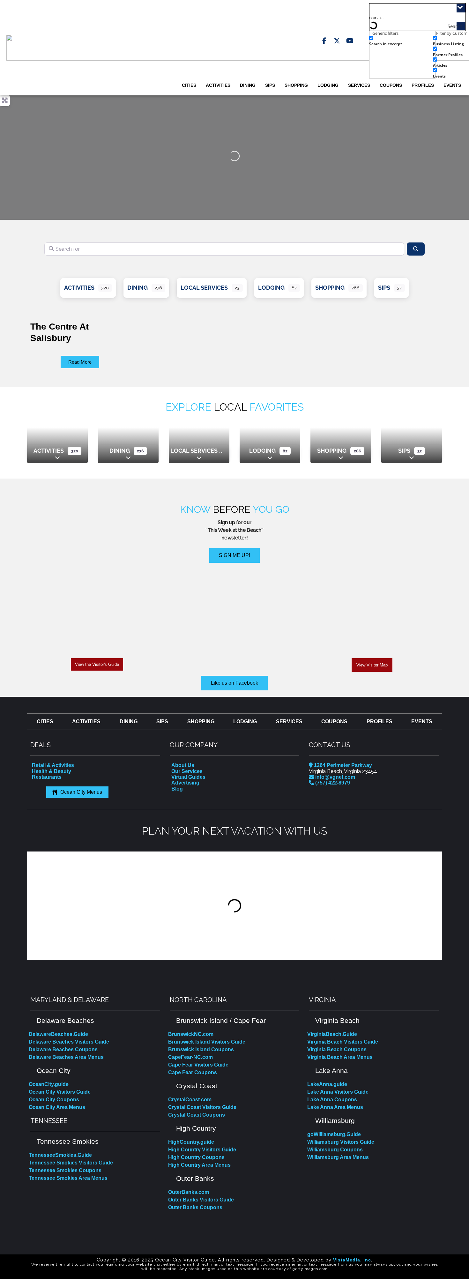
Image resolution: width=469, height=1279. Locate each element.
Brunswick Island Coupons (201, 1049)
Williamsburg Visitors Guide (340, 1142)
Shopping (296, 85)
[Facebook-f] (324, 40)
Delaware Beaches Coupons (63, 1049)
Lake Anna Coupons (332, 1099)
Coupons (391, 85)
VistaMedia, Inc (352, 1259)
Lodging (328, 85)
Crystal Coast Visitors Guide (202, 1107)
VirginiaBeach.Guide (332, 1034)
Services (359, 85)
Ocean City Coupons (54, 1099)
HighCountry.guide (191, 1142)
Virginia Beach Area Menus (340, 1057)
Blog (177, 789)
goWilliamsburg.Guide (334, 1134)
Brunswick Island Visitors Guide (206, 1042)
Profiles (423, 85)
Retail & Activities (53, 765)
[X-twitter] (337, 40)
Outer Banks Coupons (195, 1207)
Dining (248, 85)
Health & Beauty (51, 771)
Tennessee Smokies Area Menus (68, 1178)
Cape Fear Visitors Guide (198, 1064)
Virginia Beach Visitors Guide (342, 1042)
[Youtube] (349, 40)
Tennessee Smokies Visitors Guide (71, 1162)
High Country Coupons (196, 1157)
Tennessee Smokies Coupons (65, 1170)
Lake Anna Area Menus (335, 1107)
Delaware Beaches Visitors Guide (69, 1042)
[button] (32, 906)
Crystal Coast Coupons (196, 1115)
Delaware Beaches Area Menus (66, 1057)
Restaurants (47, 777)
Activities (218, 85)
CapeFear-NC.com (190, 1057)
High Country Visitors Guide (202, 1149)
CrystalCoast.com (190, 1099)
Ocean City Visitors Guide (60, 1092)
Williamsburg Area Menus (338, 1157)
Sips (270, 85)
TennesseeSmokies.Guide (60, 1155)
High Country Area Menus (199, 1165)
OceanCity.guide (49, 1084)
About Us (182, 765)
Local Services (204, 287)
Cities (189, 85)
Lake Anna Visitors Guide (337, 1092)
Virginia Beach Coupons (337, 1049)
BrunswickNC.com (190, 1034)
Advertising (185, 782)
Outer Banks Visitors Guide (201, 1199)
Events (452, 85)
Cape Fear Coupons (192, 1072)
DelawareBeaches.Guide (58, 1034)
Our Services (187, 771)
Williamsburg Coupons (335, 1149)
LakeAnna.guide (327, 1084)
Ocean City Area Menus (57, 1107)
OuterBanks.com (188, 1192)
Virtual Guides (188, 777)
